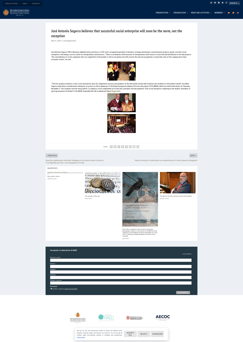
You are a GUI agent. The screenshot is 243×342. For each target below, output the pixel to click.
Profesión (53, 275)
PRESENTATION (162, 13)
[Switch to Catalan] (233, 15)
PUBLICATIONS (11, 3)
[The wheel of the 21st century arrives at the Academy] (178, 182)
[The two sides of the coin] (103, 182)
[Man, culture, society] (65, 173)
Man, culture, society (53, 176)
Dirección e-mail (55, 257)
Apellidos (53, 269)
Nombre (53, 264)
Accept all (130, 334)
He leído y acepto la (64, 289)
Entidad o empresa (56, 280)
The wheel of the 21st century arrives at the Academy (176, 196)
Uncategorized (69, 40)
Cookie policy (81, 337)
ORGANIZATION (179, 13)
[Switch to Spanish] (229, 15)
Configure (157, 334)
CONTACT (36, 3)
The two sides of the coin (92, 196)
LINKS (24, 3)
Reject (143, 334)
